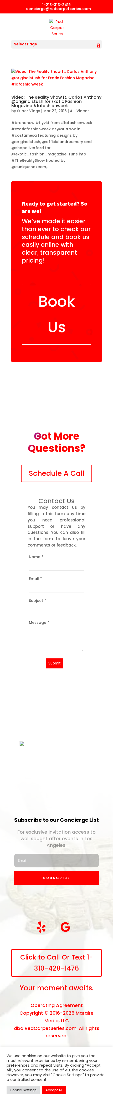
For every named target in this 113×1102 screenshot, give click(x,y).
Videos (83, 110)
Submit (54, 663)
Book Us (56, 314)
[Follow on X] (76, 903)
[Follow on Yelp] (41, 927)
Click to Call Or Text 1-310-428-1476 (56, 963)
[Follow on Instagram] (52, 903)
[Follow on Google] (65, 927)
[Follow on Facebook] (28, 903)
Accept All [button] (54, 1089)
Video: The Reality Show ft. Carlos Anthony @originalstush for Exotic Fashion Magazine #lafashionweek (56, 101)
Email (34, 578)
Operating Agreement (56, 1005)
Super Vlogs (28, 110)
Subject (36, 600)
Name (34, 556)
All (72, 110)
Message (37, 622)
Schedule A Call (56, 473)
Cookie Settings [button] (23, 1089)
